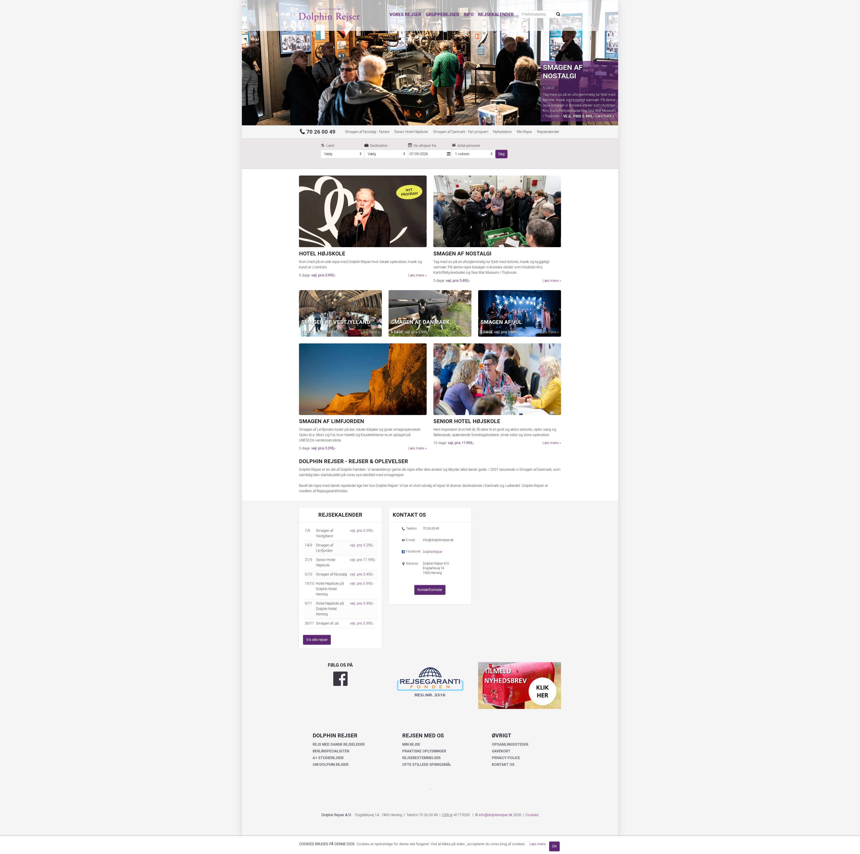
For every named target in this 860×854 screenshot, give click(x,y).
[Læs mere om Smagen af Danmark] (430, 313)
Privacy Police (506, 758)
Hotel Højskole (322, 253)
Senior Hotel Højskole (411, 132)
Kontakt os (503, 764)
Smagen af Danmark (420, 322)
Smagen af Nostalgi (462, 253)
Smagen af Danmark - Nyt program (460, 132)
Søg (501, 154)
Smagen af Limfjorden (331, 421)
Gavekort (501, 751)
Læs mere (583, 114)
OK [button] (554, 846)
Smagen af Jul (501, 322)
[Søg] (558, 14)
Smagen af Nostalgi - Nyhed (367, 132)
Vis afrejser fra (424, 145)
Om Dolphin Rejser (330, 764)
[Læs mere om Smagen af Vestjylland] (340, 313)
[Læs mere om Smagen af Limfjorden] (363, 379)
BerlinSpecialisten (331, 751)
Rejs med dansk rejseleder (339, 744)
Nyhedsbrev (502, 132)
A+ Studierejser (328, 758)
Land (330, 145)
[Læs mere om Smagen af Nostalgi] (497, 211)
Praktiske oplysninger (424, 751)
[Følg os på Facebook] (340, 678)
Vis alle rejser (317, 640)
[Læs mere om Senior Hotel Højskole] (497, 379)
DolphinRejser (432, 552)
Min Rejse (524, 132)
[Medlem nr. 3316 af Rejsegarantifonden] (430, 681)
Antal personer (468, 145)
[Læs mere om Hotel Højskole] (363, 211)
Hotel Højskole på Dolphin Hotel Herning (578, 76)
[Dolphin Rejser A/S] (329, 15)
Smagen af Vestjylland (335, 322)
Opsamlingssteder (510, 744)
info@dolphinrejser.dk (438, 540)
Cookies (532, 815)
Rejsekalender (548, 132)
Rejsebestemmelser (421, 758)
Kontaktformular (429, 590)
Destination (378, 145)
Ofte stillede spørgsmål (426, 764)
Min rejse (411, 744)
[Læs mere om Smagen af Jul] (519, 313)
